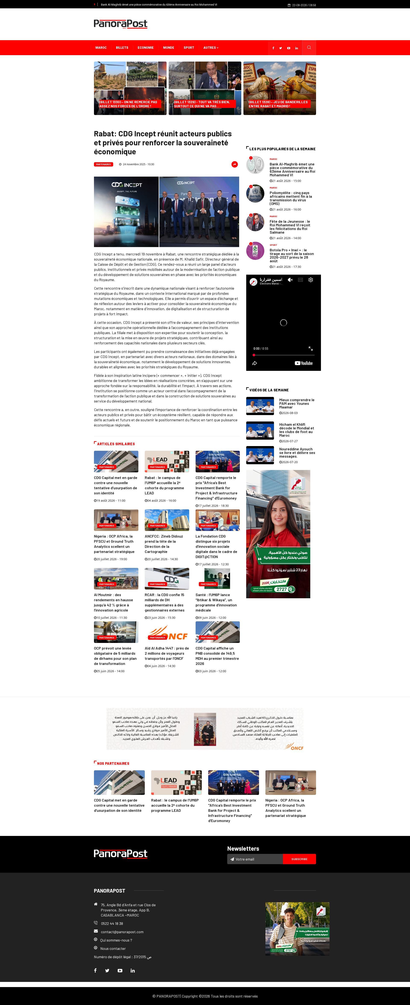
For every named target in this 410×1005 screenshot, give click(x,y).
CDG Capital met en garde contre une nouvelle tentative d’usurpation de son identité (119, 805)
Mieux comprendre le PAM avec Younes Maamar (297, 403)
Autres (210, 47)
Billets (122, 47)
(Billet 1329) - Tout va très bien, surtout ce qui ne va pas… (202, 104)
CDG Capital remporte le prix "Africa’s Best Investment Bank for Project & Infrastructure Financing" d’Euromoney (216, 487)
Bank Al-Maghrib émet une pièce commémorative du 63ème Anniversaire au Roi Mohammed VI (159, 4)
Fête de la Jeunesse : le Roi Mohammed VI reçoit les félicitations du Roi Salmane (290, 226)
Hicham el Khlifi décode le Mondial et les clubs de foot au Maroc (296, 430)
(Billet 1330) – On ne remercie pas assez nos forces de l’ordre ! (128, 104)
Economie (146, 47)
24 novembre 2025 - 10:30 (138, 164)
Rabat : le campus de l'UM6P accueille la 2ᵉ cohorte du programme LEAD (175, 805)
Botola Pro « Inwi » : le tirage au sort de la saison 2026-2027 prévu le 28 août (292, 255)
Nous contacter (113, 948)
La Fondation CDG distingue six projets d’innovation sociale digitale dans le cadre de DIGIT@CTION (216, 546)
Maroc (101, 47)
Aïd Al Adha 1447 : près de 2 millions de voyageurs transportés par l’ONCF (167, 653)
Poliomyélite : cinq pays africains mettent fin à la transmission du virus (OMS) (291, 198)
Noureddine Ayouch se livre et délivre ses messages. (297, 452)
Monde (168, 47)
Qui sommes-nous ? (116, 940)
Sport (189, 47)
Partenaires (103, 164)
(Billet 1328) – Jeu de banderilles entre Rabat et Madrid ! (278, 104)
